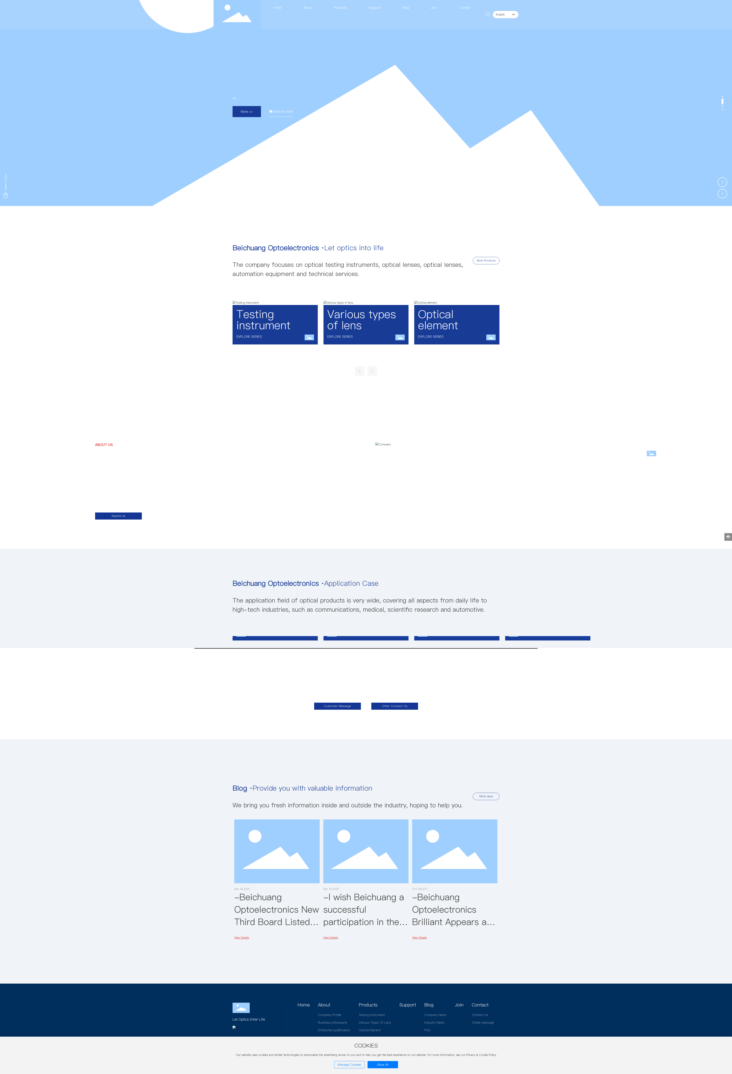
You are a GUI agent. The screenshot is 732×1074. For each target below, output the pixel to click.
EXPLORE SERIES (249, 337)
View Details (241, 938)
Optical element (438, 320)
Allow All (382, 1065)
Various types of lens (361, 320)
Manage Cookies (349, 1065)
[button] (722, 96)
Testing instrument (263, 320)
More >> (247, 111)
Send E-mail (283, 111)
